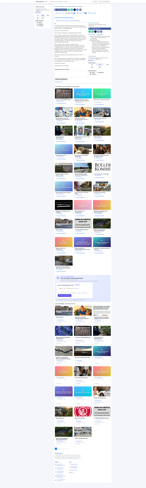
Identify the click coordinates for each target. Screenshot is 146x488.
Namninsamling (60, 13)
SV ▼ (48, 1)
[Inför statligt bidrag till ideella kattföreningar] (83, 152)
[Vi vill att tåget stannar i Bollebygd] (102, 171)
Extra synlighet (93, 13)
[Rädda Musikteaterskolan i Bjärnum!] (64, 189)
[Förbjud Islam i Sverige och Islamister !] (102, 97)
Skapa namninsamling (65, 295)
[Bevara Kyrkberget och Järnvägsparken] (83, 208)
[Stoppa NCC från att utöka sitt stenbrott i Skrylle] (64, 171)
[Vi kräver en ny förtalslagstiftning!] (64, 96)
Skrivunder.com (40, 1)
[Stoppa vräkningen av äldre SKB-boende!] (83, 190)
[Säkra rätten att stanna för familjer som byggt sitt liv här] (102, 152)
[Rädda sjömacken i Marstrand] (102, 115)
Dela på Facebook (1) (61, 9)
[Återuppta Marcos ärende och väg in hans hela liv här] (83, 134)
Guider (56, 462)
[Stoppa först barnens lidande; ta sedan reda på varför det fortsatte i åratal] (64, 264)
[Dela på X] (74, 10)
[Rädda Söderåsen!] (102, 134)
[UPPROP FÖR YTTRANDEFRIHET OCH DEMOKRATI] (64, 208)
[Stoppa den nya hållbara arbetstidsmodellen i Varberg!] (83, 115)
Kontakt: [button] (65, 1)
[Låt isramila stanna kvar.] (64, 152)
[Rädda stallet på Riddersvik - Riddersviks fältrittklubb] (102, 227)
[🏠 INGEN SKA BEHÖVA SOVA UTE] (83, 227)
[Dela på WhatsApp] (69, 10)
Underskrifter (82, 13)
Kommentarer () (58, 81)
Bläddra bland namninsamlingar (56, 1)
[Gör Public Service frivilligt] (102, 189)
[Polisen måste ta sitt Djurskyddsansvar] (64, 134)
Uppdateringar (71, 13)
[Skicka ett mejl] (77, 10)
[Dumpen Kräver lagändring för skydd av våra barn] (102, 245)
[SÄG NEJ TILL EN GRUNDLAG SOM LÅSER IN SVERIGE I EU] (102, 208)
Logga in (95, 1)
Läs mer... (92, 60)
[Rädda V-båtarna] (64, 227)
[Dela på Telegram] (72, 10)
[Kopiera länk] (80, 10)
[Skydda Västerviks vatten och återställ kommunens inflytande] (64, 115)
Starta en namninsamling (104, 1)
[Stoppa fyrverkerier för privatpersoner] (64, 245)
